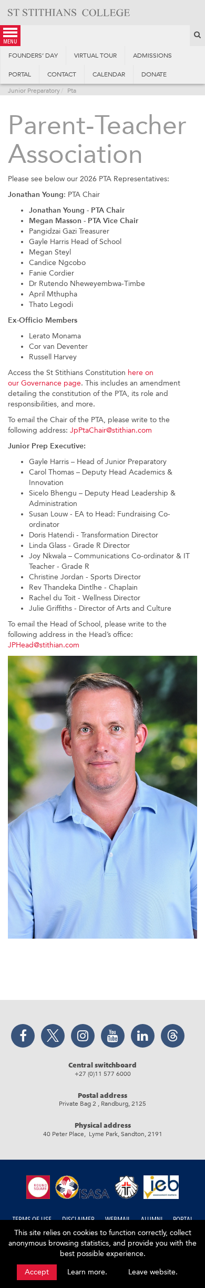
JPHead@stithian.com (43, 645)
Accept (37, 1272)
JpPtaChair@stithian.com (111, 430)
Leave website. (153, 1272)
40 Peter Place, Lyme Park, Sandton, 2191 (102, 1134)
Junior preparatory (34, 90)
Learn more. (87, 1272)
